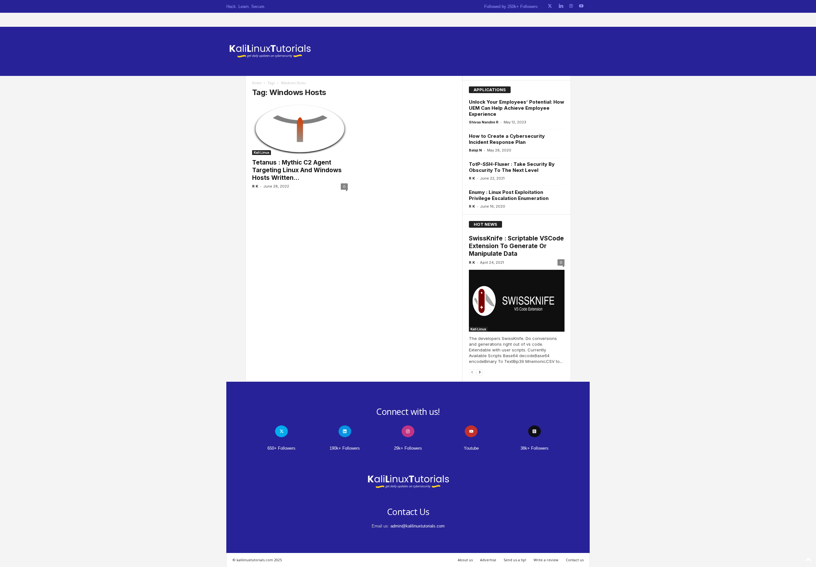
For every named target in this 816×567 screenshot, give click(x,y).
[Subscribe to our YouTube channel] (581, 6)
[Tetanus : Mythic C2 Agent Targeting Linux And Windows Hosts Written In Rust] (300, 129)
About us (465, 559)
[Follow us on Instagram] (571, 6)
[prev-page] (472, 372)
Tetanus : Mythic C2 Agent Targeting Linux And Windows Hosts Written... (297, 170)
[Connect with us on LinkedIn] (561, 6)
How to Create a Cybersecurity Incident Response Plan (507, 139)
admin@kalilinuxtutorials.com (417, 526)
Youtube (471, 448)
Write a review (546, 559)
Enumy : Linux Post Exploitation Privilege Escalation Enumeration (509, 195)
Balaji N (475, 150)
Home (256, 83)
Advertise (488, 559)
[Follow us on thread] (534, 431)
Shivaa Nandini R (484, 122)
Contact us (575, 559)
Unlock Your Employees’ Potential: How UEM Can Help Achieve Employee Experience (516, 108)
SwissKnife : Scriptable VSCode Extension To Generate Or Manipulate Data (516, 246)
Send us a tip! (515, 559)
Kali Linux (261, 152)
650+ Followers (281, 448)
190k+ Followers (345, 448)
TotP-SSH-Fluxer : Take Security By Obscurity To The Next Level (512, 167)
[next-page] (480, 372)
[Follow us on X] (549, 6)
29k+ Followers (408, 448)
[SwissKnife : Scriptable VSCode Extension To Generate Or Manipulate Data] (517, 301)
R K (255, 186)
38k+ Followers (535, 448)
